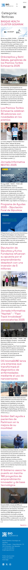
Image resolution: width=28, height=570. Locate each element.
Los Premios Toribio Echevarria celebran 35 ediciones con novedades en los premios (12, 113)
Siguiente (23, 525)
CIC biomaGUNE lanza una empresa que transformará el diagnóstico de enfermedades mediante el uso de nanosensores (13, 369)
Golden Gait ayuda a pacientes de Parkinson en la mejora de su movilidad (13, 422)
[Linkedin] (3, 564)
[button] (24, 7)
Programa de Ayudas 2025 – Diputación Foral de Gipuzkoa (13, 207)
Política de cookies (7, 558)
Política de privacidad (8, 556)
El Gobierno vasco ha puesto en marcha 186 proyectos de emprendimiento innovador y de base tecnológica (13, 478)
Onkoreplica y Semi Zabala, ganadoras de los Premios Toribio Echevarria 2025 (13, 61)
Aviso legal (5, 559)
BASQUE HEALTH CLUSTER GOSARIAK (12, 23)
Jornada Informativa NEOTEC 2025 (13, 163)
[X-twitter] (7, 564)
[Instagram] (10, 564)
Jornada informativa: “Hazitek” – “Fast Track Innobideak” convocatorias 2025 (13, 315)
